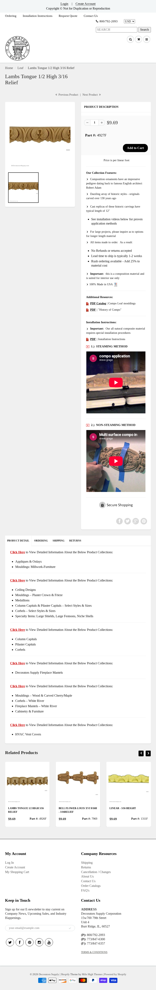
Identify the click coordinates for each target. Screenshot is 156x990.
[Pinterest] (29, 942)
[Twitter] (10, 942)
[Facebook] (20, 942)
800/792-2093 (109, 21)
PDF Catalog (98, 303)
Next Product (90, 94)
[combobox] (116, 29)
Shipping (87, 862)
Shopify (65, 974)
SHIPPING (58, 540)
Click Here (17, 580)
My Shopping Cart (17, 872)
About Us (87, 876)
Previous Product (68, 94)
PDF (93, 309)
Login (64, 3)
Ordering (10, 15)
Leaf (20, 68)
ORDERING (41, 540)
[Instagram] (39, 942)
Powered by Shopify (115, 974)
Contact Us (91, 15)
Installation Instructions (37, 15)
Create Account (85, 3)
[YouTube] (49, 942)
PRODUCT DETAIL (18, 540)
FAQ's (85, 890)
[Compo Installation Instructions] (87, 339)
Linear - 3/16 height (122, 808)
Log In (9, 862)
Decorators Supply (49, 974)
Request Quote (68, 15)
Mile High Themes (92, 974)
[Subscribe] (69, 928)
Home (9, 68)
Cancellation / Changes (96, 872)
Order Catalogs (91, 885)
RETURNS (75, 540)
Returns (86, 867)
